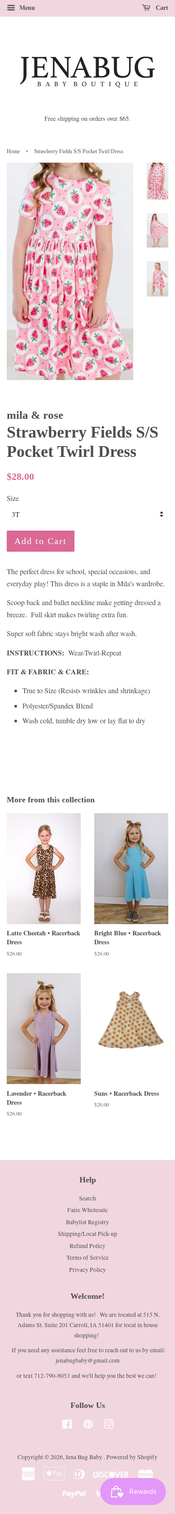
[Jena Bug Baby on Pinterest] (88, 1426)
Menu (26, 7)
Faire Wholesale (87, 1210)
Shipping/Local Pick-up (87, 1234)
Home (13, 151)
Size (13, 498)
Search (87, 1198)
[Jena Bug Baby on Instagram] (109, 1426)
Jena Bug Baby (85, 1457)
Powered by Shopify (132, 1457)
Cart (161, 7)
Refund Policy (87, 1246)
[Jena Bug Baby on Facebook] (67, 1426)
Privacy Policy (87, 1270)
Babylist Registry (87, 1222)
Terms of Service (87, 1257)
